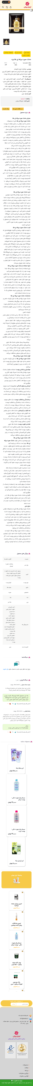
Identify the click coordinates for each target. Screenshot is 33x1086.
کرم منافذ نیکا (20, 768)
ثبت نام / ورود (5, 2)
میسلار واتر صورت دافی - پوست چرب (18, 830)
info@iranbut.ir (24, 1019)
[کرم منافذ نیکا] (16, 754)
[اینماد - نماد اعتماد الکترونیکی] (22, 1050)
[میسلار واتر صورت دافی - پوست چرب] (16, 815)
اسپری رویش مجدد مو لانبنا (16, 905)
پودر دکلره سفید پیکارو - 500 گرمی (17, 964)
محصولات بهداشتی (8, 53)
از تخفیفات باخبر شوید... (16, 1002)
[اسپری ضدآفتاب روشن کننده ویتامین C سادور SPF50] (16, 917)
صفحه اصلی (27, 53)
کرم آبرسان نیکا (19, 861)
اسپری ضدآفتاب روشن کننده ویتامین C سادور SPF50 (16, 925)
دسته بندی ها (18, 53)
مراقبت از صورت (26, 55)
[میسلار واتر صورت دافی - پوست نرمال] (16, 784)
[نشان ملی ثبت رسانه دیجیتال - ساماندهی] (10, 1050)
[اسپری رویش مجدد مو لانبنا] (16, 897)
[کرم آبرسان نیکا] (16, 847)
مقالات (27, 1068)
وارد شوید (5, 669)
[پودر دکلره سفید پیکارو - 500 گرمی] (16, 956)
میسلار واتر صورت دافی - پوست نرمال (18, 799)
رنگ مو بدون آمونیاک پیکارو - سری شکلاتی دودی (16, 984)
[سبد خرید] (12, 7)
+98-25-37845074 (23, 1016)
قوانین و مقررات (24, 1076)
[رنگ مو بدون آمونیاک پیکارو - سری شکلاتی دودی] (16, 976)
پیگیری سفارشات (24, 1073)
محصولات (26, 1065)
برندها (27, 1071)
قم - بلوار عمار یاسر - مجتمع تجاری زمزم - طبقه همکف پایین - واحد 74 (15, 1022)
